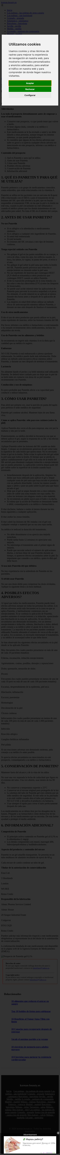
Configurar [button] (30, 95)
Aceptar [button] (30, 83)
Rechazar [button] (30, 89)
